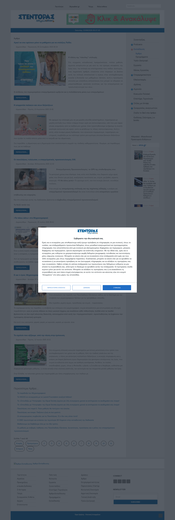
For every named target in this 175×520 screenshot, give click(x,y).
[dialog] (87, 260)
